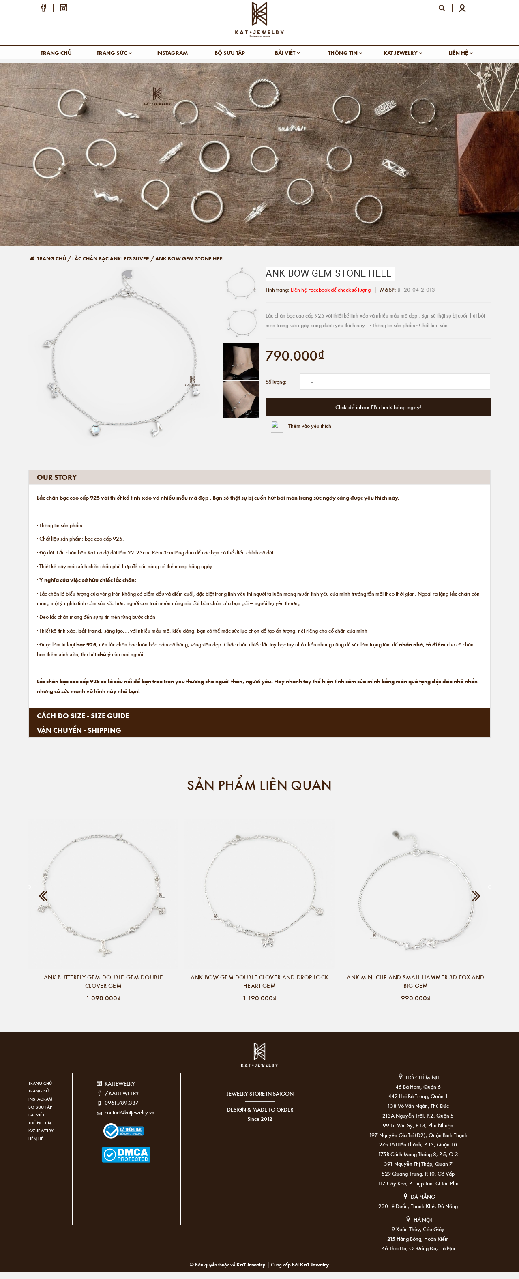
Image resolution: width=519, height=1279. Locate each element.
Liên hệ (458, 52)
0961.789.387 (122, 1102)
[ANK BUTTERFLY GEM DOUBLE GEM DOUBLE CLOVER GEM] (103, 894)
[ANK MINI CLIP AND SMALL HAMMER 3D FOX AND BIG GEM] (416, 894)
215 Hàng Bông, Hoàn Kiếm (418, 1238)
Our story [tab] (57, 477)
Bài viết (285, 52)
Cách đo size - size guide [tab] (83, 715)
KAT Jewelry (401, 52)
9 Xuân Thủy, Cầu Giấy (418, 1229)
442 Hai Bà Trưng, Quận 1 (418, 1096)
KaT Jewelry (314, 1264)
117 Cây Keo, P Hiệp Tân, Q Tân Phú (418, 1183)
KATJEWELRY (120, 1083)
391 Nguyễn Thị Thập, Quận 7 (418, 1163)
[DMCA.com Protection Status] (113, 1150)
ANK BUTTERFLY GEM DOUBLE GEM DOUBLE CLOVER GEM (103, 981)
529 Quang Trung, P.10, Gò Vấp (418, 1173)
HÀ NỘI (423, 1219)
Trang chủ (56, 52)
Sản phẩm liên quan (259, 784)
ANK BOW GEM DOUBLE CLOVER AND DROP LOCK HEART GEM (259, 981)
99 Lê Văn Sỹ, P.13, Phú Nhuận (418, 1125)
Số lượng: (276, 381)
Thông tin (343, 52)
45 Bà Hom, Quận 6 (418, 1086)
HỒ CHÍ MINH (423, 1077)
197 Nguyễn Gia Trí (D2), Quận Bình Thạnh (418, 1135)
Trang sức (112, 52)
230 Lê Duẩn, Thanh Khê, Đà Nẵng (418, 1206)
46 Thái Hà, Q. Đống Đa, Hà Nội (418, 1248)
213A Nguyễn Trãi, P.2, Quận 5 (418, 1115)
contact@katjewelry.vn (129, 1112)
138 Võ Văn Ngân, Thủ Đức (418, 1105)
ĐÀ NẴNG (423, 1196)
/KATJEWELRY (122, 1093)
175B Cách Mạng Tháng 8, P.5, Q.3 (418, 1154)
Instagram (172, 52)
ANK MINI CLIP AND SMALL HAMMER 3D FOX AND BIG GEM (415, 981)
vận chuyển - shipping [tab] (79, 730)
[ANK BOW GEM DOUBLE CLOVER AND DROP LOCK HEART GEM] (259, 894)
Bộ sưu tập (229, 52)
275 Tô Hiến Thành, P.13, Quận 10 (418, 1144)
